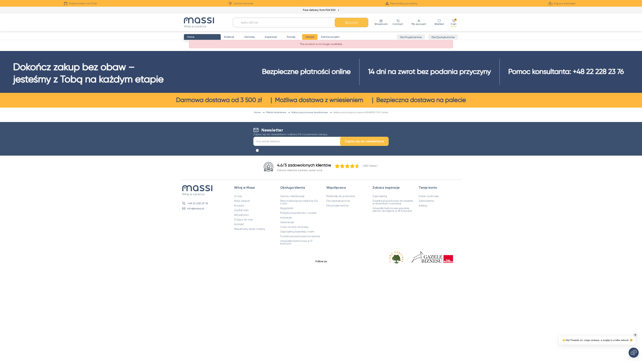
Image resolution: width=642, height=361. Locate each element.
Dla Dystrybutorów (443, 37)
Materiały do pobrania (340, 196)
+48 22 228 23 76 (197, 203)
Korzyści (239, 205)
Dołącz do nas (243, 219)
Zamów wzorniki (243, 3)
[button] (453, 22)
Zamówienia (426, 201)
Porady (291, 36)
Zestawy (249, 36)
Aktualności (241, 215)
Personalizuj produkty (403, 3)
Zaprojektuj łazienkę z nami (297, 231)
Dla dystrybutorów (338, 201)
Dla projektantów (337, 205)
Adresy (423, 205)
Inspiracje (271, 36)
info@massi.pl (195, 208)
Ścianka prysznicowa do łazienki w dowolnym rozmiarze (392, 202)
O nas (238, 196)
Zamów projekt (330, 36)
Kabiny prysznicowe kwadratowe (310, 112)
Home (257, 112)
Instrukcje (286, 217)
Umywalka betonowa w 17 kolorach (296, 242)
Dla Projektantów (411, 37)
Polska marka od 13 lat (83, 3)
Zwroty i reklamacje (292, 196)
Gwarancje (287, 222)
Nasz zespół (241, 201)
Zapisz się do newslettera (364, 141)
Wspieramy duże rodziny (249, 229)
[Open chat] (634, 353)
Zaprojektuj (379, 196)
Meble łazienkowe (276, 112)
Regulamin (286, 208)
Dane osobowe (429, 196)
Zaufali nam (241, 210)
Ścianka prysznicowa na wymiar (300, 236)
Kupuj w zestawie (564, 3)
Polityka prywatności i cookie (298, 213)
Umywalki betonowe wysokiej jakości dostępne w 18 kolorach (392, 209)
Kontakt (239, 224)
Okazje (309, 36)
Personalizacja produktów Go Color (299, 202)
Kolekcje (229, 36)
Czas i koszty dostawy (294, 227)
